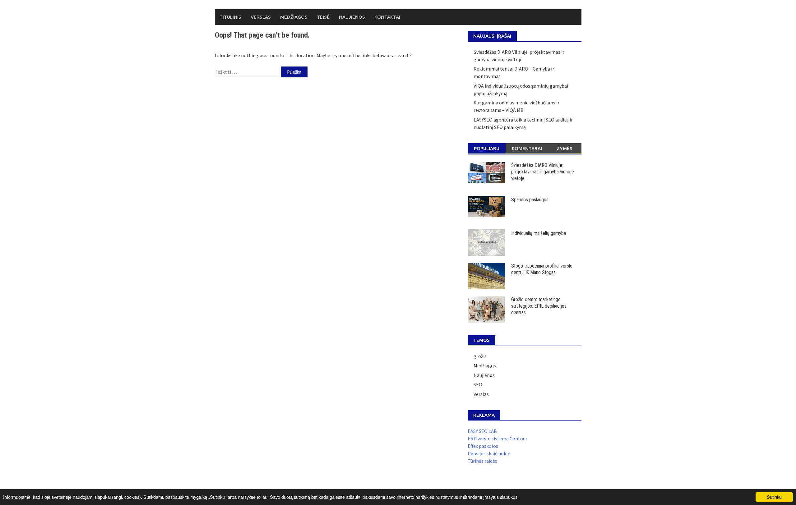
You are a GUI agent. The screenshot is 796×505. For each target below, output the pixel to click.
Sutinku (774, 497)
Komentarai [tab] (527, 148)
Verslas (261, 17)
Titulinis (230, 17)
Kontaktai (387, 17)
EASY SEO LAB (482, 431)
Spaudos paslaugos (529, 200)
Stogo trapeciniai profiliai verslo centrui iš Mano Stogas (541, 269)
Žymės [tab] (564, 148)
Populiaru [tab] (486, 148)
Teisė (323, 17)
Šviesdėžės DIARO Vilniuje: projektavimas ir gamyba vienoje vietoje (542, 171)
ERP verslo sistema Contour (497, 438)
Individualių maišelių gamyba (538, 233)
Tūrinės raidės (482, 461)
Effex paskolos (483, 446)
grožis (480, 356)
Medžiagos (294, 17)
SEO (478, 384)
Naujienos (352, 17)
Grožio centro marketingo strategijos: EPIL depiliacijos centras (539, 305)
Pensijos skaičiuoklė (489, 453)
